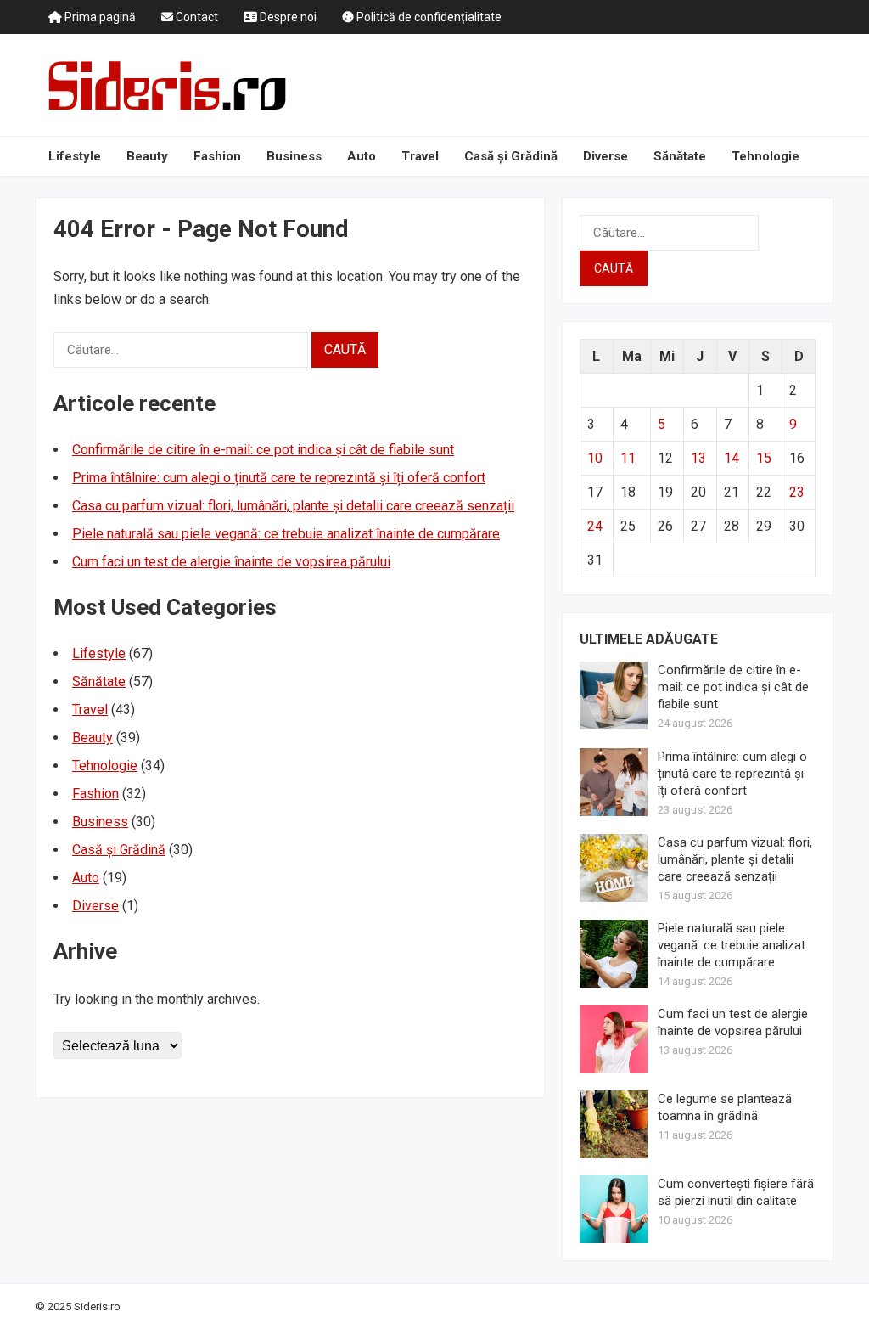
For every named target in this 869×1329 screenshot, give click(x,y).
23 (797, 492)
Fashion (217, 156)
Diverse (605, 156)
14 (731, 458)
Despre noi (287, 17)
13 (698, 458)
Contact (195, 17)
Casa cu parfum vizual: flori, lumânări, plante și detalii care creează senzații (293, 506)
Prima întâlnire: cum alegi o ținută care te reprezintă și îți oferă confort (278, 478)
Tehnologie (765, 156)
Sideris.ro (97, 1306)
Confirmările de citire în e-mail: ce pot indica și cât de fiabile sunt (263, 450)
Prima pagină (99, 17)
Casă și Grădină (511, 156)
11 (628, 458)
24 (595, 526)
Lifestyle (74, 156)
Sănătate (679, 156)
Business (294, 156)
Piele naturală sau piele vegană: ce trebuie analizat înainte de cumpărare (286, 534)
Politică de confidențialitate (428, 17)
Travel (420, 156)
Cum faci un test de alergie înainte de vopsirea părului (231, 562)
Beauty (147, 156)
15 (763, 458)
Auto (361, 156)
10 (595, 458)
